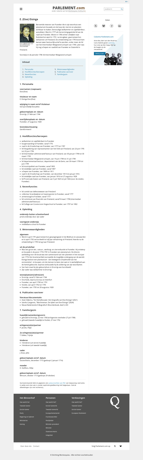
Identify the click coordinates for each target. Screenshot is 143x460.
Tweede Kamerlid (52, 409)
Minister (49, 428)
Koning (22, 424)
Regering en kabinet (27, 417)
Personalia (29, 69)
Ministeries (24, 420)
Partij (21, 413)
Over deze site (26, 446)
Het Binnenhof (27, 397)
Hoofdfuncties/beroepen (34, 72)
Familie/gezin (62, 74)
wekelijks (111, 43)
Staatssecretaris (51, 431)
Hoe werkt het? (51, 402)
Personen (50, 397)
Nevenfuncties (30, 74)
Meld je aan (99, 54)
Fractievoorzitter (51, 417)
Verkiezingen (78, 397)
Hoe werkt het (25, 402)
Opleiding (28, 77)
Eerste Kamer (24, 409)
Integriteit (49, 435)
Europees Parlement (79, 413)
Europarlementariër (53, 413)
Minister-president (52, 424)
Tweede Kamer (25, 406)
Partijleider (49, 420)
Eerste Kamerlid (51, 406)
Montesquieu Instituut (76, 11)
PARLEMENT (69, 8)
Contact (36, 446)
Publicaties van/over (65, 72)
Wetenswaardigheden (65, 69)
